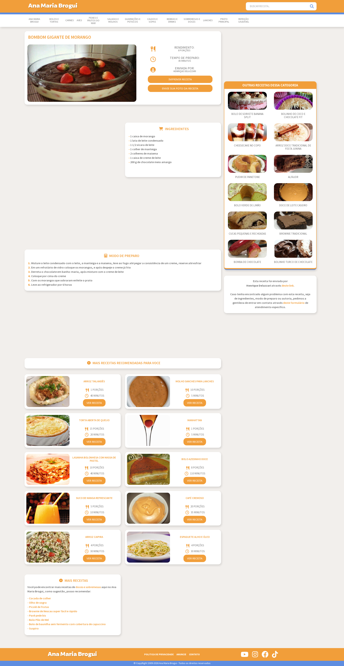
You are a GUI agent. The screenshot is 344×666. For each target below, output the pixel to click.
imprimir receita (180, 79)
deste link (288, 286)
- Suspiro (33, 629)
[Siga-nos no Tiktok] (275, 656)
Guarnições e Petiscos (132, 20)
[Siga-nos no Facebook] (265, 656)
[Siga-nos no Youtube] (245, 656)
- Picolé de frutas (38, 607)
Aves (79, 20)
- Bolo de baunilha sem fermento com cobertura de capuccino (66, 624)
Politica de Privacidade (159, 654)
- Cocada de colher (39, 598)
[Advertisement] (73, 148)
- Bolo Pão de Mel (38, 620)
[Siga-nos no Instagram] (255, 656)
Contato (194, 654)
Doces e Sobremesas (88, 587)
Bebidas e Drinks (172, 20)
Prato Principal (224, 20)
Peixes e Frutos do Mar (93, 20)
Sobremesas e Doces (192, 20)
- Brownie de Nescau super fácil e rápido (52, 611)
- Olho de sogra (37, 603)
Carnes (69, 20)
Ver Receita (94, 403)
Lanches (208, 20)
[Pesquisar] (312, 6)
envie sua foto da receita (180, 88)
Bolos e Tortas (54, 20)
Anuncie (181, 654)
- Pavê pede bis (36, 616)
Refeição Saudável (243, 20)
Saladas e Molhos (113, 20)
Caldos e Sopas (152, 20)
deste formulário (294, 303)
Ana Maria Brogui (34, 20)
